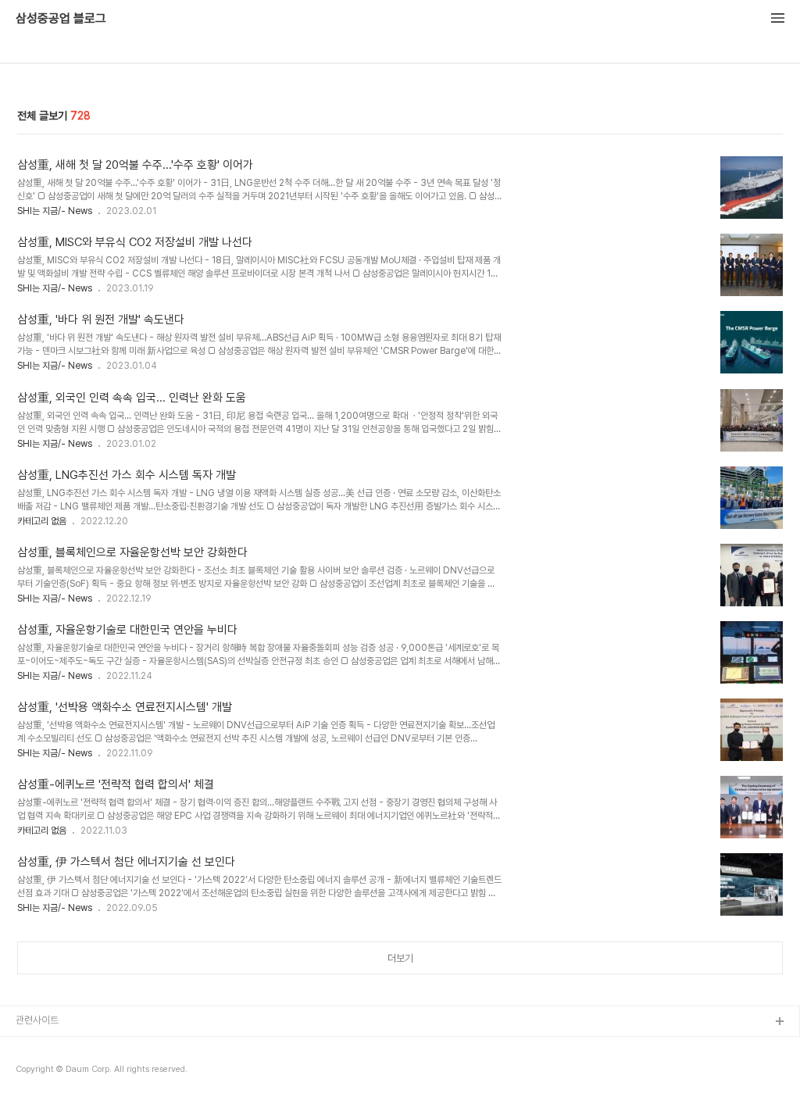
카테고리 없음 (41, 521)
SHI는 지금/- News (54, 210)
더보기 (400, 958)
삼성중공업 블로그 (61, 19)
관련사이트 (37, 1020)
